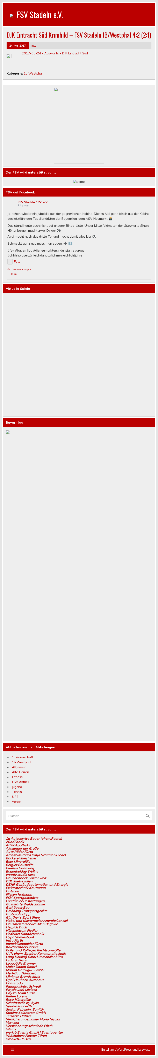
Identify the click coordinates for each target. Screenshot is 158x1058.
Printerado (14, 983)
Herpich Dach (16, 927)
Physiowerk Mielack (21, 990)
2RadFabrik (15, 842)
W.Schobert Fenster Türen (26, 1036)
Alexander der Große (22, 848)
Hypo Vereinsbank (20, 937)
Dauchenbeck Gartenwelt (26, 878)
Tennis (17, 792)
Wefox (11, 1029)
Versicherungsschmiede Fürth (29, 1026)
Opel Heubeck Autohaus (25, 980)
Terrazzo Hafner (18, 1016)
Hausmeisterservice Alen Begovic (32, 924)
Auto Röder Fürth (19, 852)
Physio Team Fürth (20, 993)
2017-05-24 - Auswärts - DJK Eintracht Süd (55, 53)
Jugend (17, 787)
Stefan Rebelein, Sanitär (25, 1009)
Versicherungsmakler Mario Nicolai (33, 1019)
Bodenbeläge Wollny (22, 871)
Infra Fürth (14, 940)
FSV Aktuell (20, 782)
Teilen (14, 274)
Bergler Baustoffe (19, 865)
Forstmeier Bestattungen (25, 901)
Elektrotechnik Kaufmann (26, 888)
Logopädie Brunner (21, 963)
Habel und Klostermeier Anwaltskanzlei (36, 921)
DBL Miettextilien (19, 881)
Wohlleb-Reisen (18, 1039)
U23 (15, 797)
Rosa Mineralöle (18, 999)
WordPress (124, 1049)
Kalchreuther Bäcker (22, 947)
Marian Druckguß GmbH (25, 970)
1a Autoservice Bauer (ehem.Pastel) (34, 838)
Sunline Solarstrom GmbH (26, 1013)
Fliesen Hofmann (19, 894)
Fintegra (12, 891)
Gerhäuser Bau (17, 907)
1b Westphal (33, 73)
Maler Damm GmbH (21, 967)
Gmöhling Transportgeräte (26, 911)
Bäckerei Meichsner (21, 858)
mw (33, 45)
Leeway (143, 1049)
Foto (17, 261)
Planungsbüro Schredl (23, 986)
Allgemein (19, 767)
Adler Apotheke (18, 845)
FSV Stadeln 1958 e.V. (33, 202)
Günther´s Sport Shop (23, 917)
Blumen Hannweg (20, 868)
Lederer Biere (16, 960)
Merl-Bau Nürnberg (21, 973)
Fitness (17, 777)
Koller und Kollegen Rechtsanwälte (33, 950)
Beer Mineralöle (18, 861)
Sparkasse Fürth (19, 1006)
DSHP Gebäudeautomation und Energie (37, 884)
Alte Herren (20, 772)
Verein (16, 801)
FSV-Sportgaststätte (22, 898)
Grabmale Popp (18, 914)
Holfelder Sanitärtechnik (25, 934)
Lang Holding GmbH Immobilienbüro (34, 957)
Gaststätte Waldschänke (25, 904)
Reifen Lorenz (16, 996)
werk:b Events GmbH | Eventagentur (34, 1032)
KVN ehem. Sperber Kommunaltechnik (36, 953)
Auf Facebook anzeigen (19, 269)
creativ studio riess (20, 875)
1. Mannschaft (22, 757)
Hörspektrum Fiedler (21, 930)
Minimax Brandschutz (23, 976)
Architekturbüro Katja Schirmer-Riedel (36, 855)
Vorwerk (12, 1022)
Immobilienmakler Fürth (24, 944)
